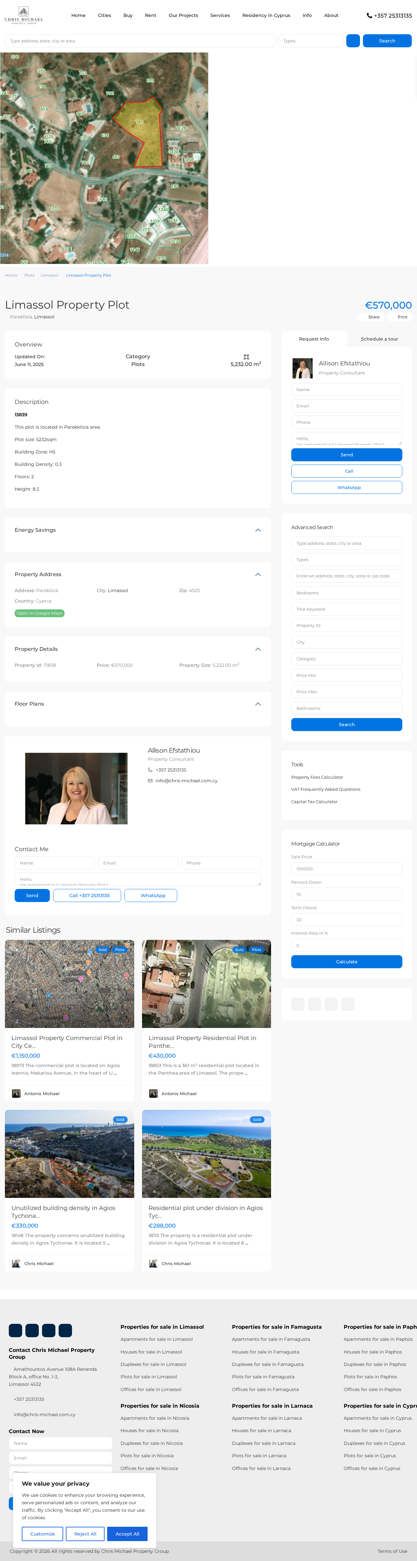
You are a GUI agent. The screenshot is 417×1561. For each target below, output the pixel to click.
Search (347, 724)
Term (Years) (304, 907)
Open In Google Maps (40, 613)
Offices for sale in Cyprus (372, 1468)
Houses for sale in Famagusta (265, 1352)
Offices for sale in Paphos (372, 1389)
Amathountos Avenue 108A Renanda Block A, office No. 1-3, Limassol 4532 (53, 1376)
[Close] (149, 1478)
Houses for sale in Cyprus (372, 1430)
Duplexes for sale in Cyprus (374, 1443)
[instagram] (347, 1004)
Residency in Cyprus (266, 15)
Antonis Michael (42, 1093)
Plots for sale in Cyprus (370, 1456)
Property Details (36, 649)
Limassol (49, 275)
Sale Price (301, 856)
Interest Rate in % (309, 933)
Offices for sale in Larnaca (261, 1468)
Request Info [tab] (314, 339)
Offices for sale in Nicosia (149, 1468)
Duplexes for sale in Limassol (153, 1364)
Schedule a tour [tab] (379, 339)
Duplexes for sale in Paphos (375, 1364)
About (331, 15)
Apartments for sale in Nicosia (155, 1418)
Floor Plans (29, 704)
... (115, 1073)
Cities (104, 15)
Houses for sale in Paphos (373, 1352)
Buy (128, 15)
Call (89, 895)
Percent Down (306, 882)
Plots (29, 275)
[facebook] (298, 1004)
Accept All (127, 1534)
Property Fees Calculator (317, 777)
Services (220, 15)
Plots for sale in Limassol (149, 1377)
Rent (150, 15)
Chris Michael (39, 1263)
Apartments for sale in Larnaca (267, 1418)
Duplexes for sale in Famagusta (268, 1364)
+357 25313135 (393, 15)
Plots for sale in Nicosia (147, 1456)
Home (78, 15)
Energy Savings (35, 530)
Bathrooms (308, 708)
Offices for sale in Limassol (151, 1389)
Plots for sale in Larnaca (259, 1456)
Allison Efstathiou (174, 750)
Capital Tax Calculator (314, 801)
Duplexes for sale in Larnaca (263, 1443)
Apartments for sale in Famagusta (271, 1339)
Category (306, 658)
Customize (42, 1534)
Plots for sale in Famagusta (263, 1377)
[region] (84, 1510)
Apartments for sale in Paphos (378, 1339)
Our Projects (183, 15)
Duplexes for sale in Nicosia (152, 1443)
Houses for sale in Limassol (151, 1352)
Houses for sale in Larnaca (261, 1430)
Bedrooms (307, 592)
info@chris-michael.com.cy (187, 781)
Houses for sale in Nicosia (150, 1430)
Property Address (38, 574)
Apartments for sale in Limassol (157, 1339)
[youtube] (331, 1004)
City (300, 642)
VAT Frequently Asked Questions (325, 789)
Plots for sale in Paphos (370, 1377)
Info (307, 15)
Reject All (85, 1534)
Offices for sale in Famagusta (265, 1389)
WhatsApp (152, 895)
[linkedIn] (314, 1004)
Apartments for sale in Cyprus (378, 1418)
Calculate (347, 962)
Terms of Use (392, 1551)
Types (289, 40)
